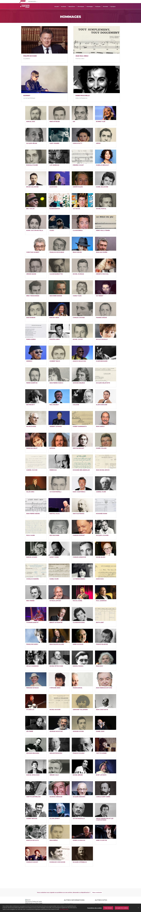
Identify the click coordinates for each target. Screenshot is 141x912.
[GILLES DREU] (35, 479)
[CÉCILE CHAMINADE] (35, 654)
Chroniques (81, 6)
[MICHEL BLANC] (105, 545)
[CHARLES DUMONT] (82, 523)
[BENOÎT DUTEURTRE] (59, 610)
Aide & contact (68, 904)
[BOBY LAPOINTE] (105, 762)
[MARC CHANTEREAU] (82, 479)
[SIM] (82, 109)
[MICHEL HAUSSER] (59, 697)
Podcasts (97, 6)
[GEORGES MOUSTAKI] (59, 719)
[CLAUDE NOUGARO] (82, 610)
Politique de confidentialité (71, 907)
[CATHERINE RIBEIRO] (82, 566)
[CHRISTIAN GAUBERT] (35, 240)
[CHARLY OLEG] (82, 283)
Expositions (72, 6)
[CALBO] (59, 218)
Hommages (90, 6)
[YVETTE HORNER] (105, 741)
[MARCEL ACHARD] (35, 545)
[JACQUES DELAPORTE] (105, 370)
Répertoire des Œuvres (101, 905)
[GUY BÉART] (105, 283)
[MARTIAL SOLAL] (59, 501)
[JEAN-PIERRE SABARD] (35, 501)
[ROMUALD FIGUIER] (35, 153)
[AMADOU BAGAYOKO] (82, 349)
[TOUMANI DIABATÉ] (35, 610)
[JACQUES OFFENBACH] (82, 850)
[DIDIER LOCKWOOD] (82, 828)
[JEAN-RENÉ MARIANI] (59, 283)
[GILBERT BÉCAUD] (35, 806)
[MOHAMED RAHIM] (105, 501)
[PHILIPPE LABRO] (59, 327)
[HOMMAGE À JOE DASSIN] (59, 850)
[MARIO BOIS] (105, 566)
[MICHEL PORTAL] (105, 196)
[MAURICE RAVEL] (35, 414)
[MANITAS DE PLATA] (35, 828)
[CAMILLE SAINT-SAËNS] (105, 784)
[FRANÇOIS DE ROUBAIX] (59, 240)
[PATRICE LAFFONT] (59, 588)
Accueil (57, 6)
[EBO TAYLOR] (35, 196)
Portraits (105, 6)
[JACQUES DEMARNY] (82, 784)
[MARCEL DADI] (35, 109)
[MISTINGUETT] (35, 392)
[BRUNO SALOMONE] (35, 174)
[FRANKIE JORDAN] (105, 305)
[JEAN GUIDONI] (82, 240)
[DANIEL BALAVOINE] (105, 174)
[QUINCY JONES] (59, 545)
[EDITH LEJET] (105, 610)
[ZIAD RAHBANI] (35, 305)
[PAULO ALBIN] (35, 523)
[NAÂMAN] (59, 436)
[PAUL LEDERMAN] (105, 588)
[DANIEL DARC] (105, 719)
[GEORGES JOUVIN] (82, 719)
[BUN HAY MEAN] (59, 305)
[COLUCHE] (82, 392)
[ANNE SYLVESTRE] (105, 828)
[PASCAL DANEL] (82, 588)
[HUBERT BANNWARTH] (82, 414)
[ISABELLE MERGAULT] (105, 153)
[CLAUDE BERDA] (82, 218)
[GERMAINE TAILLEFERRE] (82, 697)
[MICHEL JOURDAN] (82, 261)
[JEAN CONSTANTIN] (105, 697)
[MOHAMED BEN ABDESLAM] (82, 458)
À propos (112, 6)
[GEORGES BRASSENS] (35, 741)
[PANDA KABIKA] (35, 327)
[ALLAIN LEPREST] (59, 806)
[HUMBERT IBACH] (59, 349)
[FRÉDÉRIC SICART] (82, 153)
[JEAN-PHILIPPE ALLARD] (59, 632)
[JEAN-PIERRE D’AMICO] (59, 370)
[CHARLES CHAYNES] (82, 305)
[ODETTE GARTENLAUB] (35, 784)
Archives (63, 6)
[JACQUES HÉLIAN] (35, 131)
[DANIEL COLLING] (105, 436)
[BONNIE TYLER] (105, 109)
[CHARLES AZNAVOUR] (82, 545)
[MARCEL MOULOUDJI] (35, 762)
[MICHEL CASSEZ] (82, 327)
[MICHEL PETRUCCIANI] (59, 654)
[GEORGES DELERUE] (82, 370)
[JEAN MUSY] (105, 654)
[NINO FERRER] (35, 588)
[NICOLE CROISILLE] (105, 327)
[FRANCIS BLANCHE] (105, 632)
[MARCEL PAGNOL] (82, 654)
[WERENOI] (35, 349)
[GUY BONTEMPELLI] (59, 479)
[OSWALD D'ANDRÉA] (35, 566)
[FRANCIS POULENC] (82, 741)
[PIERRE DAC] (59, 458)
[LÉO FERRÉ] (35, 719)
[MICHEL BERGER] (82, 762)
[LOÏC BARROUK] (59, 153)
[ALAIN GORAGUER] (105, 392)
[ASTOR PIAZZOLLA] (82, 806)
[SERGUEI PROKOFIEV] (59, 741)
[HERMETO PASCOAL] (105, 261)
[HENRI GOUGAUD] (82, 632)
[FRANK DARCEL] (82, 675)
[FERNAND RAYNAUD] (35, 675)
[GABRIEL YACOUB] (35, 458)
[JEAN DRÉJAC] (59, 828)
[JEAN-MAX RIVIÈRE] (105, 240)
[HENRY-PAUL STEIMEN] (105, 218)
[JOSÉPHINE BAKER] (105, 349)
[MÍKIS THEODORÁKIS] (35, 283)
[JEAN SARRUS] (105, 414)
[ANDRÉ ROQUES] (82, 174)
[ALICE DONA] (59, 174)
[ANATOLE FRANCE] (82, 501)
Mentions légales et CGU (71, 905)
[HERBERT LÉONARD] (59, 414)
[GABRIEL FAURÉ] (105, 479)
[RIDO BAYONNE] (59, 523)
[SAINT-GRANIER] (59, 131)
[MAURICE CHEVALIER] (59, 784)
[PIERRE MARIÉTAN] (35, 370)
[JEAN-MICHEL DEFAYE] (105, 458)
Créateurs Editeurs (100, 904)
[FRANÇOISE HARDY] (35, 632)
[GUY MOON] (82, 196)
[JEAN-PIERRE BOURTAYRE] (105, 675)
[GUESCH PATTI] (82, 131)
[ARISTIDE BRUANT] (82, 436)
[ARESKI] (105, 131)
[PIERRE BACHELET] (35, 436)
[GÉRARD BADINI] (35, 261)
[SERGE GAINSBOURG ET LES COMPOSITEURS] (105, 806)
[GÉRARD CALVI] (59, 762)
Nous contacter (97, 892)
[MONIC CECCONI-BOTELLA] (35, 218)
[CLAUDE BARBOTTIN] (59, 261)
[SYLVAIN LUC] (35, 697)
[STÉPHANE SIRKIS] (59, 675)
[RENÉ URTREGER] (59, 109)
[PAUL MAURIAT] (59, 392)
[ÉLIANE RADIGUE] (59, 196)
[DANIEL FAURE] (59, 566)
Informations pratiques (70, 908)
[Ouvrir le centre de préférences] (3, 909)
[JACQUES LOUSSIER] (105, 523)
